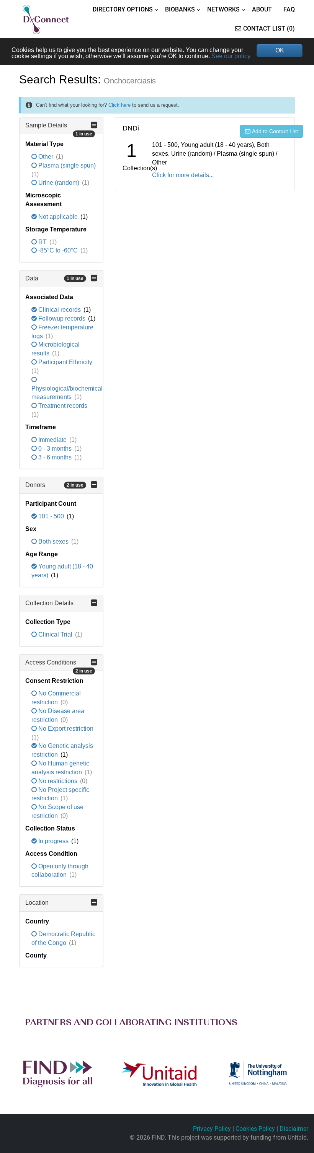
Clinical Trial (55, 634)
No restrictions (58, 781)
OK (279, 50)
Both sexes (53, 541)
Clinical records (59, 309)
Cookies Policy (255, 1128)
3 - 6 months (55, 457)
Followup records (62, 318)
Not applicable (58, 216)
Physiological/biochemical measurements (67, 393)
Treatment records (62, 405)
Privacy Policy (212, 1128)
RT (42, 242)
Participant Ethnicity (64, 362)
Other (46, 156)
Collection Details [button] (49, 603)
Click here (119, 105)
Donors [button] (54, 485)
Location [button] (37, 902)
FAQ (289, 9)
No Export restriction (65, 728)
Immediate (52, 439)
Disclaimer (294, 1128)
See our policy (230, 56)
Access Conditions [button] (58, 665)
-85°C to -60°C (58, 250)
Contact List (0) (269, 28)
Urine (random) (59, 182)
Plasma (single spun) (66, 165)
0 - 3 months (55, 448)
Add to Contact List (275, 131)
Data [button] (54, 278)
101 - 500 (51, 516)
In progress (53, 841)
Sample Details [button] (58, 128)
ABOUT (262, 9)
